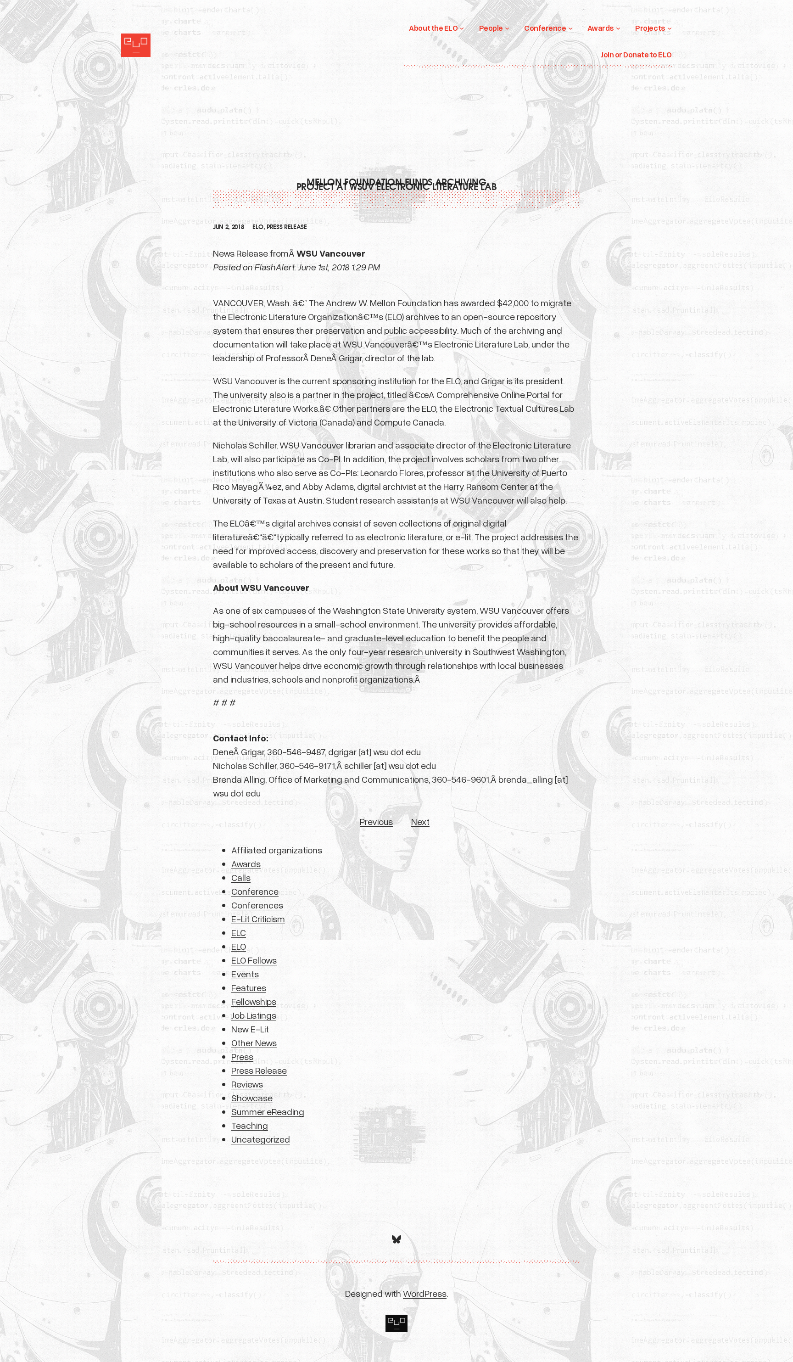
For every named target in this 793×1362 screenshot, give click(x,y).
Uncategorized (260, 1138)
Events (245, 973)
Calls (241, 877)
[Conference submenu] (570, 28)
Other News (254, 1042)
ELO (257, 227)
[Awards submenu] (618, 28)
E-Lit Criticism (258, 918)
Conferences (257, 904)
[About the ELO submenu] (461, 28)
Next (420, 821)
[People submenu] (507, 28)
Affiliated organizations (276, 849)
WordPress (425, 1293)
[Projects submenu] (669, 28)
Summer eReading (267, 1111)
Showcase (252, 1097)
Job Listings (253, 1014)
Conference (255, 891)
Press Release (287, 227)
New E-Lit (250, 1028)
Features (248, 987)
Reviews (247, 1083)
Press (242, 1056)
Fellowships (253, 1001)
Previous (376, 821)
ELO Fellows (254, 959)
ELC (238, 932)
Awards (246, 863)
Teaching (249, 1125)
